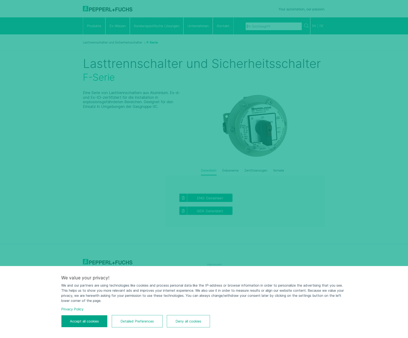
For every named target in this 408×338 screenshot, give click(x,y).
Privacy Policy (72, 309)
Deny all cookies (188, 321)
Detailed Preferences (137, 321)
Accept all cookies (84, 321)
